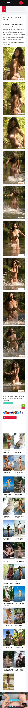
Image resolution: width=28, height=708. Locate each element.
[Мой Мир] (10, 413)
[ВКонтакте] (4, 413)
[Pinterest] (8, 413)
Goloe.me (10, 3)
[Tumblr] (20, 413)
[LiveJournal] (16, 413)
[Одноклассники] (6, 413)
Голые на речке (7, 403)
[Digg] (12, 413)
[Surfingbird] (18, 413)
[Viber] (22, 413)
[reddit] (14, 413)
